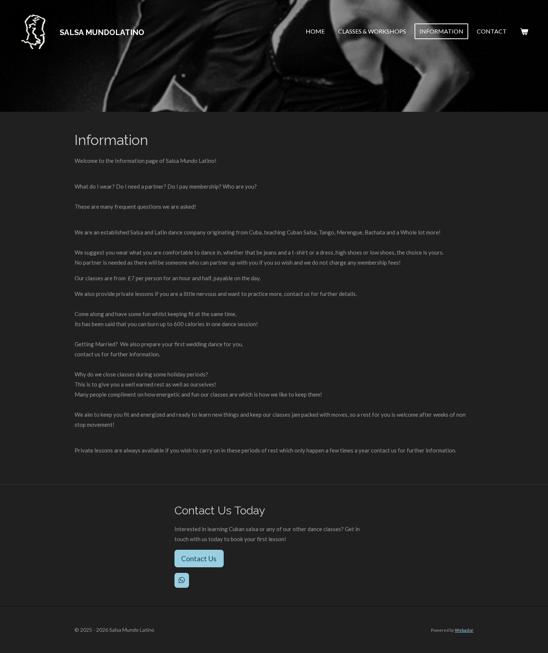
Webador (464, 630)
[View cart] (524, 31)
